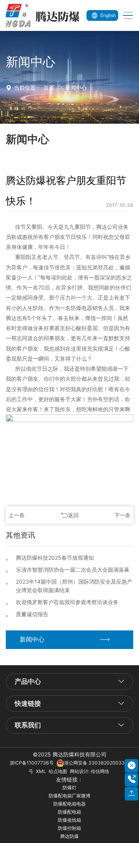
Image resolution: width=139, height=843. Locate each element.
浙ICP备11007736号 (32, 763)
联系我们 (28, 725)
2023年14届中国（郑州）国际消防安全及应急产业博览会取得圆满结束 (74, 586)
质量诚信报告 (32, 614)
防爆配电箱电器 (69, 804)
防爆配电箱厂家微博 (69, 796)
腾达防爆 (69, 836)
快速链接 (28, 703)
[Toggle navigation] (125, 15)
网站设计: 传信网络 (89, 771)
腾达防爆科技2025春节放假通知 (55, 557)
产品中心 (28, 681)
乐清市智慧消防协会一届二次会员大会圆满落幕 (72, 569)
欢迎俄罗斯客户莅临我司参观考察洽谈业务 (67, 602)
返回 (73, 515)
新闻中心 (76, 87)
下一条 (122, 515)
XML (41, 771)
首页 (49, 87)
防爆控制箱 (69, 828)
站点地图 (58, 771)
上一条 (16, 515)
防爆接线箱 (69, 820)
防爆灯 (69, 787)
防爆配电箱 (69, 812)
